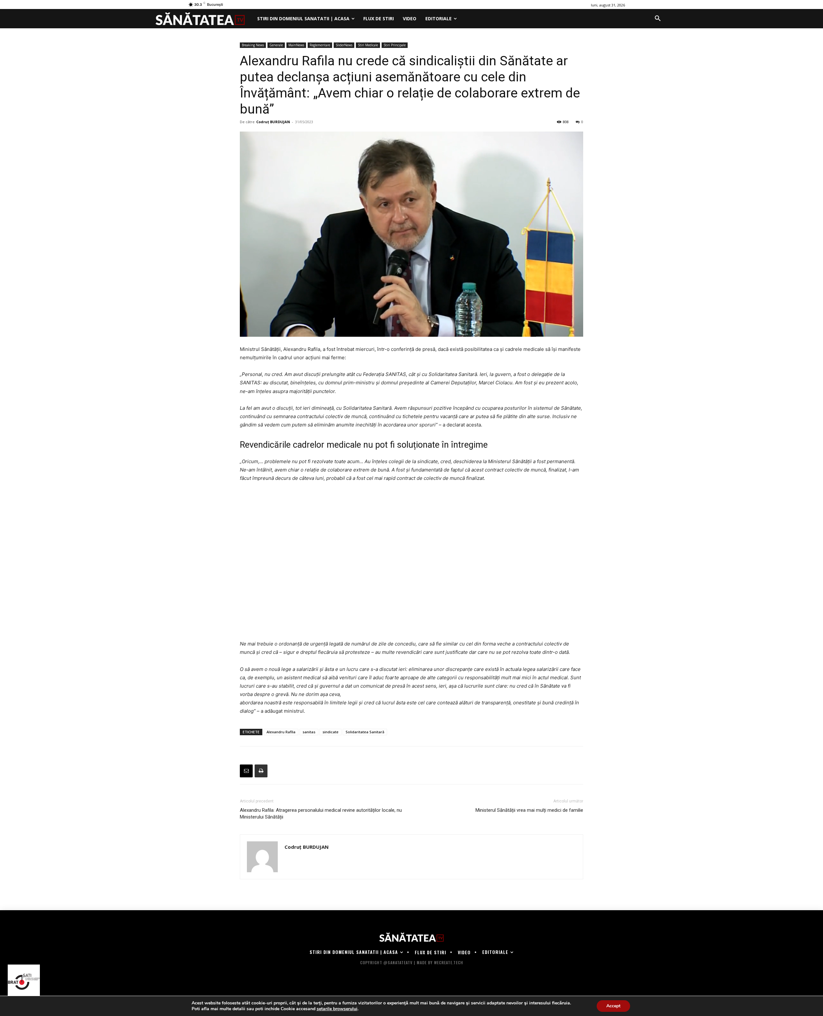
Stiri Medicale (368, 45)
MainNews (296, 45)
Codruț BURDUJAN (273, 121)
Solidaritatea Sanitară (365, 731)
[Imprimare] (261, 770)
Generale (276, 45)
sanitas (309, 731)
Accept (613, 1006)
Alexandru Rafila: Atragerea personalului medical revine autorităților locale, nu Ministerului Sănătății (321, 813)
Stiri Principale (395, 45)
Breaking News (253, 45)
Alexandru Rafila (281, 731)
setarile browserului (337, 1009)
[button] (657, 18)
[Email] (246, 770)
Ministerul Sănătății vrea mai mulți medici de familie (529, 810)
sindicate (330, 731)
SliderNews (344, 45)
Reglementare (320, 45)
